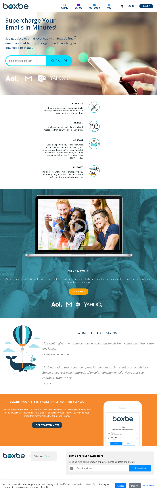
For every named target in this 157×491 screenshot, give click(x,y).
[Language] (122, 6)
